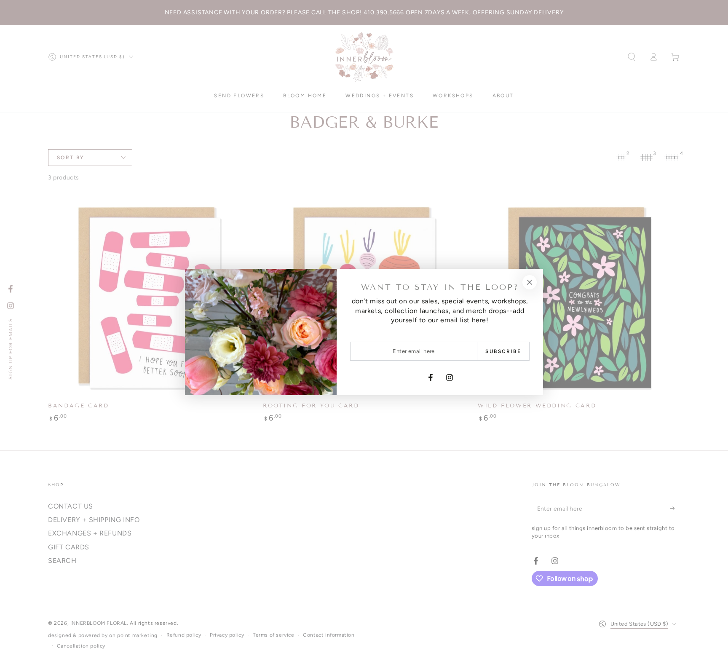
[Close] (529, 282)
